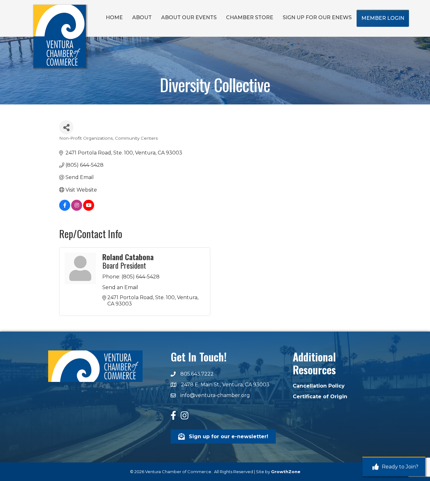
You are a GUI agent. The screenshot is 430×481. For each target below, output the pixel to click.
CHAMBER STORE (249, 17)
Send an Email (120, 287)
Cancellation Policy (319, 386)
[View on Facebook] (64, 209)
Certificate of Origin (320, 397)
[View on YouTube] (88, 209)
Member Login (382, 18)
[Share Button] (66, 127)
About (142, 17)
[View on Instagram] (76, 209)
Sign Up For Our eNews (317, 17)
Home (114, 17)
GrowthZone (285, 471)
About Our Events (189, 17)
